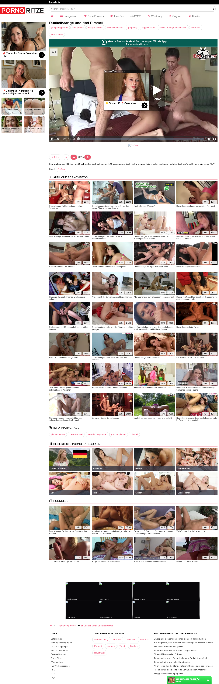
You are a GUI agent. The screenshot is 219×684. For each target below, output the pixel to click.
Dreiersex (130, 639)
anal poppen (57, 34)
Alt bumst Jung (101, 639)
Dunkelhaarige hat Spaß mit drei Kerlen (151, 266)
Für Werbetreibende (60, 666)
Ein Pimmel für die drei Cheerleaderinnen (109, 388)
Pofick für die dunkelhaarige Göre (63, 357)
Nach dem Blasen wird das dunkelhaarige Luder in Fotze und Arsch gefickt (196, 419)
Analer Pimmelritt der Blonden (62, 266)
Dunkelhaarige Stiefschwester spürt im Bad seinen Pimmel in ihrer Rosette (110, 207)
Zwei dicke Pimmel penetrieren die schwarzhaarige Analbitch (64, 389)
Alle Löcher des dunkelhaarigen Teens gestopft (154, 297)
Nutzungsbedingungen (61, 642)
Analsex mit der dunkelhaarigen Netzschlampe (112, 297)
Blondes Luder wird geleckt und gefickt (172, 662)
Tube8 (122, 646)
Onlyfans (177, 16)
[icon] (52, 16)
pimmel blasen (58, 434)
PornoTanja (54, 2)
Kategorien (69, 16)
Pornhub (98, 646)
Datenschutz (56, 639)
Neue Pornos (94, 16)
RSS (53, 670)
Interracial (144, 639)
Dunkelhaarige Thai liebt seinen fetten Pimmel (69, 236)
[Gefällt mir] (73, 157)
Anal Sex (117, 639)
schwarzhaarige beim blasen (173, 27)
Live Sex (118, 16)
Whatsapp (156, 16)
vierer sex (195, 27)
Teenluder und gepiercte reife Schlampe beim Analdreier (180, 670)
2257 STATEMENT (59, 650)
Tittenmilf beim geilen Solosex (168, 654)
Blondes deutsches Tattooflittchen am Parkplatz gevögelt (180, 658)
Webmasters (57, 662)
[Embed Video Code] (66, 157)
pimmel (134, 434)
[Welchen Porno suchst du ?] (213, 9)
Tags (53, 677)
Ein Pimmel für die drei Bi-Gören (190, 357)
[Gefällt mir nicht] (87, 157)
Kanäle (195, 16)
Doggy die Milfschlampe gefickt (168, 673)
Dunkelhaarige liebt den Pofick (189, 266)
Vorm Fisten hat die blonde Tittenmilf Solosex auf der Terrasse (183, 666)
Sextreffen (135, 16)
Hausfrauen (99, 653)
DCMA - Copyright (59, 646)
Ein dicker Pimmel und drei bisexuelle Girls (152, 388)
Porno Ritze (56, 658)
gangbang (132, 27)
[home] (51, 625)
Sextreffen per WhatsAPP (145, 206)
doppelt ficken (148, 27)
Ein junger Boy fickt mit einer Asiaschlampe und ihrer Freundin (183, 642)
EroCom (61, 169)
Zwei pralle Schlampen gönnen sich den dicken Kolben (180, 639)
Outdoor (134, 646)
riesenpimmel (76, 434)
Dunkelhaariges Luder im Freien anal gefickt (153, 418)
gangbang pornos (59, 27)
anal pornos (78, 27)
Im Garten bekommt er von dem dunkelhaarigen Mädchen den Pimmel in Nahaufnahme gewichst (154, 329)
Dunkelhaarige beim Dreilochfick (148, 357)
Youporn (111, 646)
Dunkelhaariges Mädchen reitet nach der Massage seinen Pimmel (151, 237)
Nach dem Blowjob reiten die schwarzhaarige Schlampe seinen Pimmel (195, 389)
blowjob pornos (95, 27)
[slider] (141, 139)
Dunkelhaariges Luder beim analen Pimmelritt (195, 206)
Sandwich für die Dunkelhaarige (105, 418)
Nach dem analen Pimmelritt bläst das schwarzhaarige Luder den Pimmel (65, 419)
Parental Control (58, 654)
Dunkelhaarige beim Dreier (187, 327)
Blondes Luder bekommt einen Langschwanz (175, 650)
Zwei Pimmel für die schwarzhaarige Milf (109, 266)
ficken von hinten (115, 27)
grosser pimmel (118, 434)
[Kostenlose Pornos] (22, 15)
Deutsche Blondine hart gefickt (168, 646)
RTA (53, 673)
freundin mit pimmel (97, 434)
